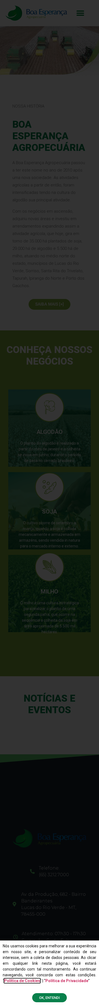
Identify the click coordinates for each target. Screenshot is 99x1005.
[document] (49, 502)
